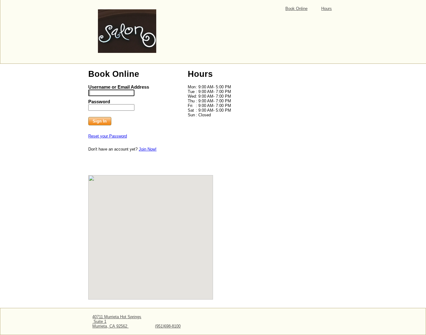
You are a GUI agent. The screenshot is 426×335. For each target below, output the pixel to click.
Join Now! (148, 149)
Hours (326, 8)
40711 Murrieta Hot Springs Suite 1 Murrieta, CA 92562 (116, 321)
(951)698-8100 (168, 326)
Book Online (296, 8)
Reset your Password (107, 136)
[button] (99, 121)
